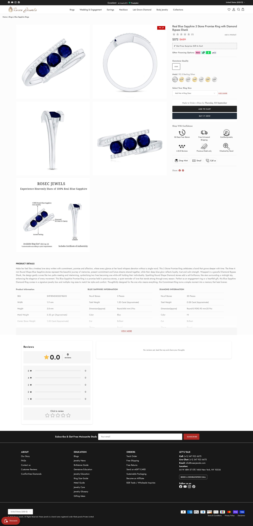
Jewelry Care (79, 487)
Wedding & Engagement (91, 9)
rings (11, 17)
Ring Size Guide (81, 478)
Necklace (123, 9)
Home (5, 17)
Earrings (110, 9)
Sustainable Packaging (136, 473)
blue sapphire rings (21, 17)
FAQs (23, 460)
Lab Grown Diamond (142, 9)
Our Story (25, 456)
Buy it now (204, 116)
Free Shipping (132, 460)
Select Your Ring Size (181, 88)
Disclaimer (241, 515)
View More (126, 331)
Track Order (131, 456)
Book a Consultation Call (193, 477)
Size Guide (222, 93)
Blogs (76, 456)
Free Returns (131, 465)
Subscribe (192, 436)
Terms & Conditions (215, 515)
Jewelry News (80, 460)
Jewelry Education (81, 473)
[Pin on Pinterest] (183, 170)
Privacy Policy (230, 515)
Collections (178, 9)
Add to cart (204, 109)
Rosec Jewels (18, 516)
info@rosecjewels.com (195, 462)
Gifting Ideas (79, 496)
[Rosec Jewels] (23, 9)
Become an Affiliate (135, 478)
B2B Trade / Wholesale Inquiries (140, 482)
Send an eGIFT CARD (136, 469)
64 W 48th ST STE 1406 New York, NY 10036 (200, 469)
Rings (72, 9)
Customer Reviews (29, 469)
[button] (229, 9)
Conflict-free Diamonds (31, 473)
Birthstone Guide (81, 465)
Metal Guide (79, 482)
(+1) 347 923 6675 (192, 456)
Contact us (25, 465)
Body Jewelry (162, 9)
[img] (181, 34)
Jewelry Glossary (81, 491)
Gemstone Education (83, 469)
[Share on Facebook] (180, 170)
